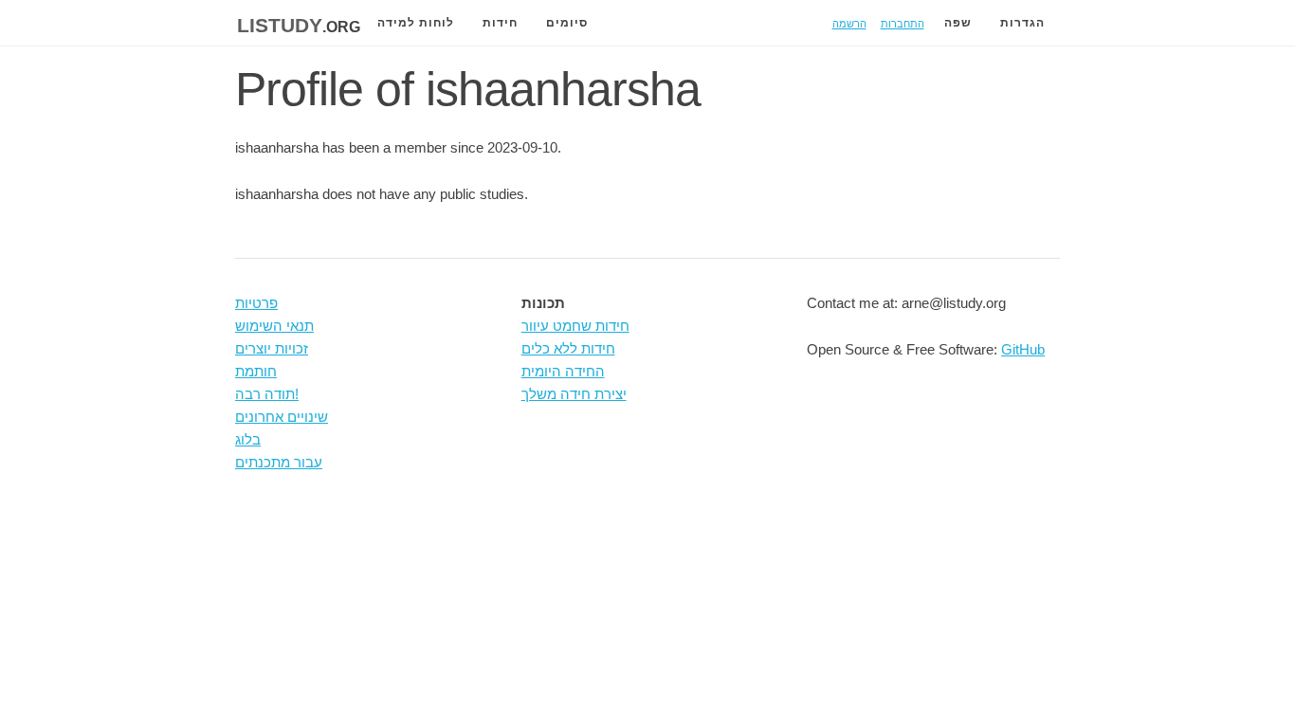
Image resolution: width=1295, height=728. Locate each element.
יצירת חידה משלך (574, 394)
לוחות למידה (415, 22)
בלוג (248, 439)
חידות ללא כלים (568, 348)
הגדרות (1022, 22)
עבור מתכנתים (278, 462)
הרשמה (849, 22)
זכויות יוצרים (271, 348)
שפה (958, 22)
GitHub (1023, 349)
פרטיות (256, 303)
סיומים (567, 22)
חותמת (256, 371)
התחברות (902, 22)
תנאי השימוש (274, 326)
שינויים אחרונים (281, 417)
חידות (500, 22)
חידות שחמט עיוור (575, 326)
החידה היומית (563, 371)
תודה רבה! (267, 394)
